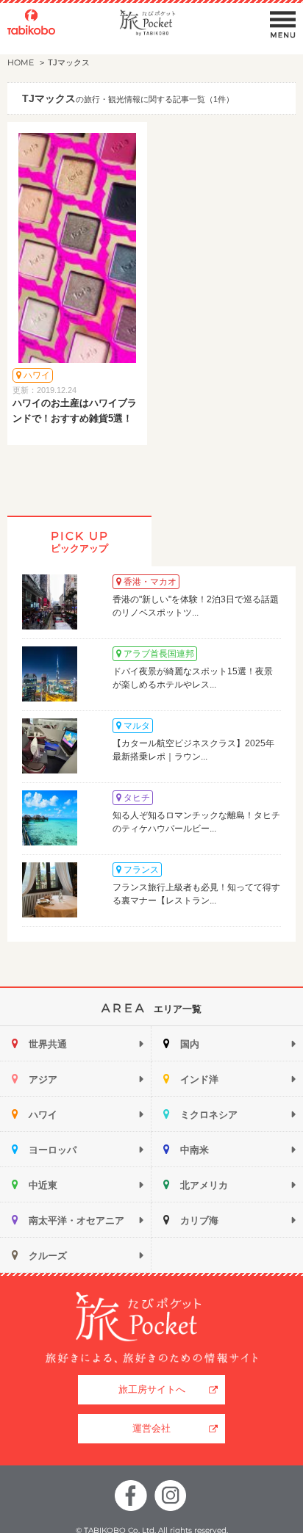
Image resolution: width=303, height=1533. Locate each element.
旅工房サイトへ (151, 1389)
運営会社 (151, 1428)
